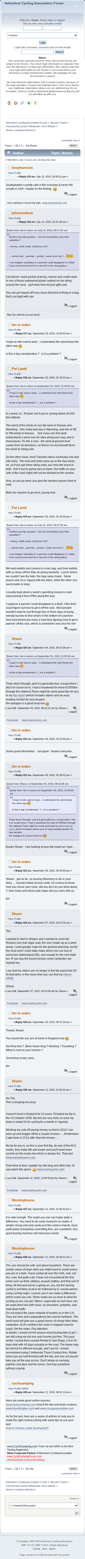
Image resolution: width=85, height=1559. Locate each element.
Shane (17, 639)
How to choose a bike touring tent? (27, 1428)
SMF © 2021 (42, 1545)
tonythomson (22, 168)
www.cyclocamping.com (20, 1404)
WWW (25, 1388)
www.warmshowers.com (21, 1157)
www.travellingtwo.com (20, 1408)
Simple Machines (59, 1545)
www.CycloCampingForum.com (24, 1456)
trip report (19, 695)
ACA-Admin (48, 126)
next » (76, 140)
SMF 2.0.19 (27, 1545)
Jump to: (74, 1498)
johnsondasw (22, 213)
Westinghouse (23, 1200)
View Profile (14, 173)
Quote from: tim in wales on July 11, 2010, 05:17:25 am (37, 230)
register (61, 20)
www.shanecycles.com (34, 720)
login (50, 20)
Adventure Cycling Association (57, 1541)
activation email (52, 23)
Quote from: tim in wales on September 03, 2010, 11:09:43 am (41, 386)
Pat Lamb (19, 369)
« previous (67, 140)
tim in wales (21, 325)
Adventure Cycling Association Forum (34, 3)
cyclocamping (23, 1383)
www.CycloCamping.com (22, 1446)
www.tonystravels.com (54, 202)
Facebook (12, 720)
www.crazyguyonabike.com (57, 1408)
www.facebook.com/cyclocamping (25, 1459)
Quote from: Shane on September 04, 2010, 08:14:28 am (37, 784)
